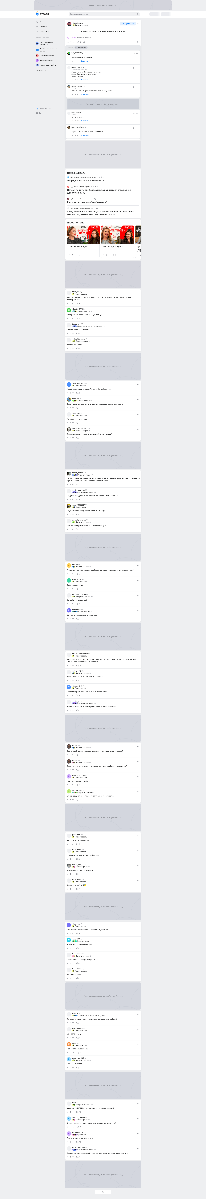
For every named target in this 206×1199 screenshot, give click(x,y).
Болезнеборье (82, 341)
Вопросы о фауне (84, 186)
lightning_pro (74, 199)
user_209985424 (75, 177)
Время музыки (83, 941)
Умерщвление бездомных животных (86, 180)
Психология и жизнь (85, 492)
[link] (83, 242)
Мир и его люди (83, 475)
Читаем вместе (83, 612)
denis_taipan (74, 208)
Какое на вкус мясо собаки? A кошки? (87, 202)
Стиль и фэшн (81, 867)
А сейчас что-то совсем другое (90, 1016)
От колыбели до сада (89, 177)
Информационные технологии (89, 326)
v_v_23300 (73, 186)
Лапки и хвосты (81, 25)
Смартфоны (81, 507)
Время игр (81, 1135)
